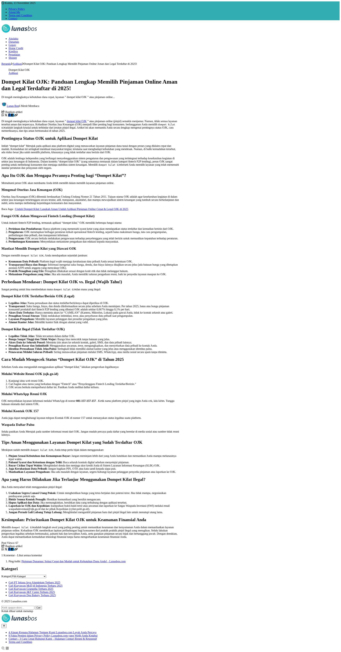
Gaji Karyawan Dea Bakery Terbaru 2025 (32, 595)
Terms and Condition (20, 15)
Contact (13, 18)
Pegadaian (14, 54)
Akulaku (13, 38)
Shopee (13, 57)
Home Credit (16, 48)
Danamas (14, 41)
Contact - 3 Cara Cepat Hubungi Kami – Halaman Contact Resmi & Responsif (53, 638)
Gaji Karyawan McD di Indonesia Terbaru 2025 (36, 585)
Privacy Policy (17, 8)
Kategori (6, 576)
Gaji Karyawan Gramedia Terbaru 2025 (31, 588)
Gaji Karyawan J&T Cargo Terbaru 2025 (32, 592)
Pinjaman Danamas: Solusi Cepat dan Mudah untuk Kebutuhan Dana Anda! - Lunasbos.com (73, 561)
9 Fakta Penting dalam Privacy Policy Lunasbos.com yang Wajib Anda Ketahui (53, 635)
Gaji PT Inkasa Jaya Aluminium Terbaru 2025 (34, 582)
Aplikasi (13, 73)
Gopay (12, 45)
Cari (38, 607)
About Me (14, 12)
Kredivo (13, 51)
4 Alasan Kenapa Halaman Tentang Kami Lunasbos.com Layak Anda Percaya (52, 632)
